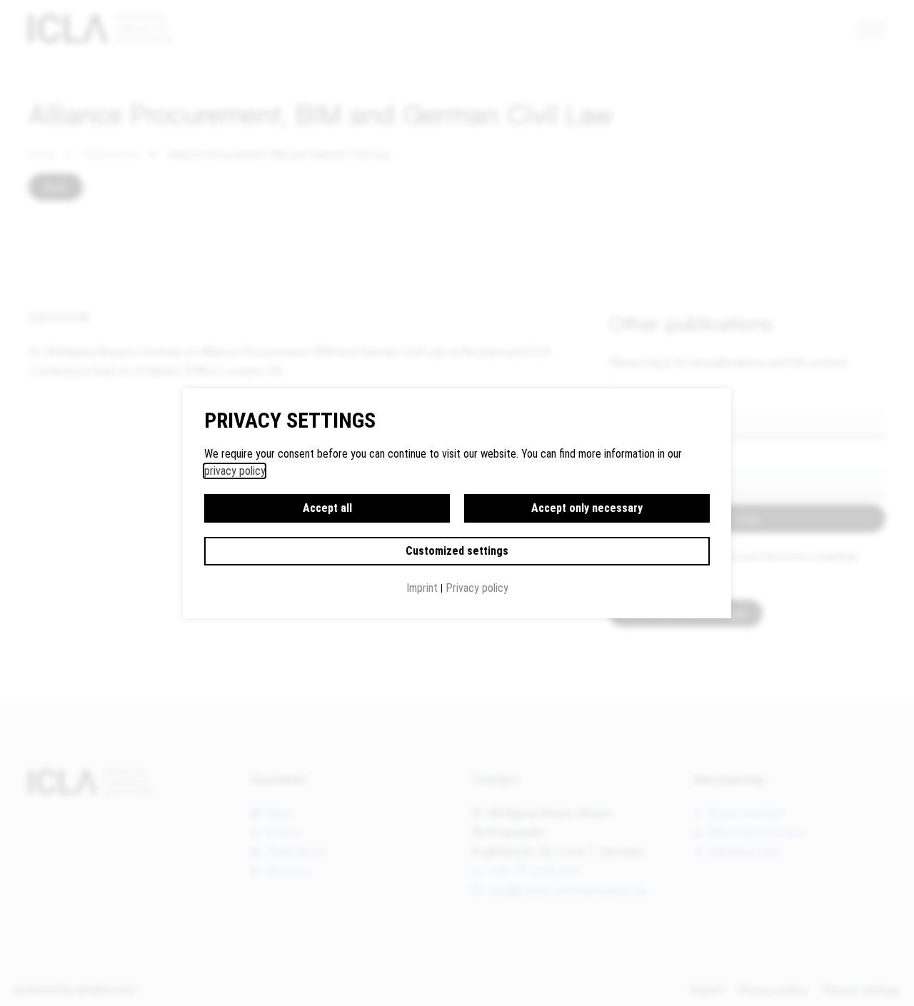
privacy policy (234, 471)
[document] (457, 503)
